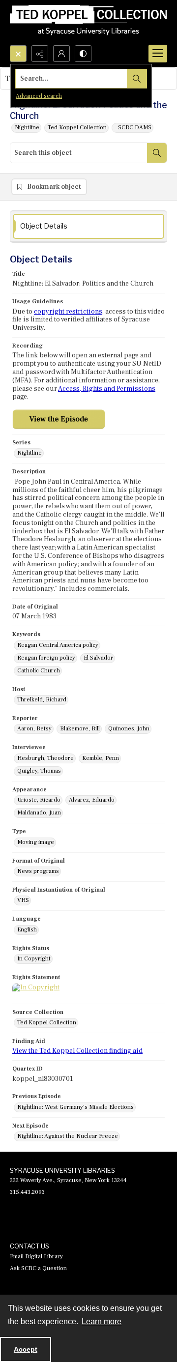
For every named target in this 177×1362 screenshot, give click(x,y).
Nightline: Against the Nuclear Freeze (67, 1136)
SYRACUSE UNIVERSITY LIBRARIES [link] (62, 1170)
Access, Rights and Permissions (106, 388)
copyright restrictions (68, 311)
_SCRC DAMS (133, 127)
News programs (38, 871)
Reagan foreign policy (46, 658)
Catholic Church (38, 670)
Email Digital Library (36, 1256)
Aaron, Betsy (34, 728)
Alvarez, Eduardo (92, 800)
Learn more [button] (101, 1321)
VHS (23, 900)
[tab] (88, 226)
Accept (25, 1349)
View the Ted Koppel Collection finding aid (77, 1050)
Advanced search (39, 96)
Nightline (27, 127)
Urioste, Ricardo (38, 800)
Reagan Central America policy (57, 645)
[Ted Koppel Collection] (88, 22)
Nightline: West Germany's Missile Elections (75, 1107)
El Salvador (98, 658)
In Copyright (34, 958)
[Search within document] (157, 153)
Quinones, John (128, 728)
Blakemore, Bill (80, 728)
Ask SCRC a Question (38, 1268)
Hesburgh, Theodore (45, 758)
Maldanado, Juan (39, 812)
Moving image (35, 842)
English (27, 929)
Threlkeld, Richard (41, 699)
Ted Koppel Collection (77, 127)
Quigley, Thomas (39, 771)
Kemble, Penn (100, 758)
